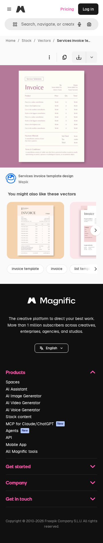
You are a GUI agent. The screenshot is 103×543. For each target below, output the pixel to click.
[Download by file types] (91, 57)
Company (16, 483)
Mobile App (16, 444)
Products (15, 372)
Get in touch (19, 499)
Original (37, 76)
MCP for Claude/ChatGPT (35, 423)
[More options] (49, 57)
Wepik (23, 182)
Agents (17, 430)
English (51, 348)
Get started (18, 466)
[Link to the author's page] (11, 179)
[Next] (95, 230)
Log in (88, 9)
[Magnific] (51, 302)
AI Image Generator (23, 396)
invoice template (25, 269)
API (9, 437)
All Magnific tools (21, 451)
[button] (51, 348)
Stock (26, 40)
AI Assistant (16, 389)
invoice (56, 269)
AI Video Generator (23, 402)
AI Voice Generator (23, 409)
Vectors (44, 40)
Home (10, 40)
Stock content (18, 416)
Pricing (67, 9)
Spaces (12, 382)
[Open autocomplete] (13, 24)
